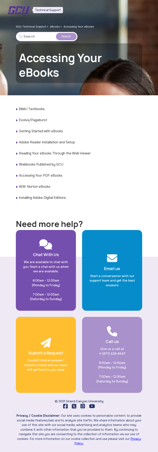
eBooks (55, 26)
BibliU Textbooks (32, 109)
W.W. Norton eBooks (34, 186)
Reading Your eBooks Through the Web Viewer (55, 153)
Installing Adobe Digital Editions (42, 198)
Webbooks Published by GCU (41, 164)
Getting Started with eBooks (41, 131)
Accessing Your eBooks (79, 26)
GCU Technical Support (31, 26)
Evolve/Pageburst (33, 120)
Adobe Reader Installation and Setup (47, 142)
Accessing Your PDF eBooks (40, 175)
